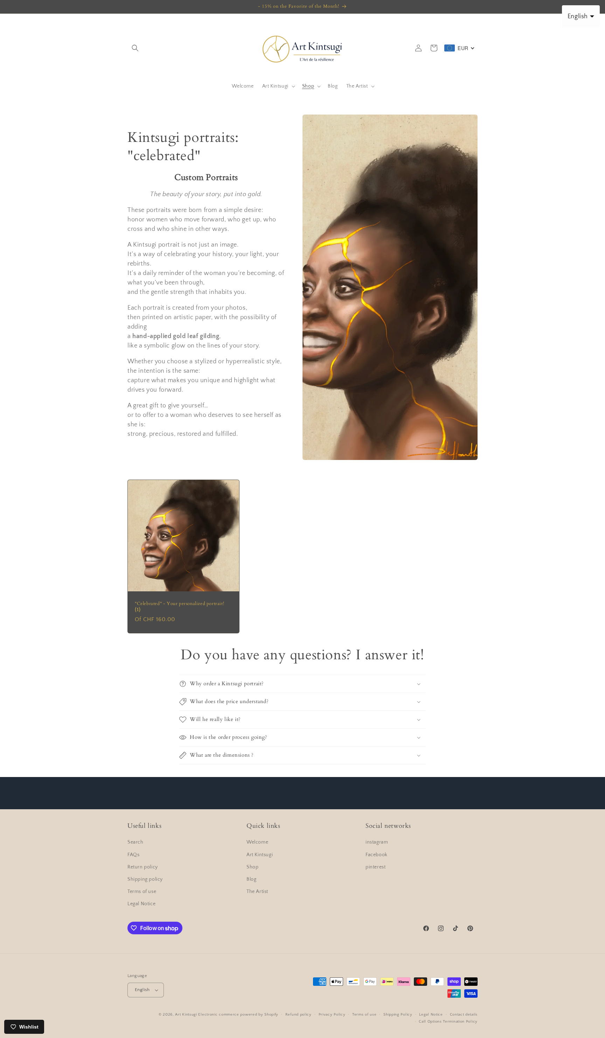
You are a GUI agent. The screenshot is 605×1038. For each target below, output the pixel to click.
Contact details (464, 1014)
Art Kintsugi (259, 855)
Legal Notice (141, 904)
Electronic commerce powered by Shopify (238, 1014)
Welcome (257, 842)
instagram (377, 842)
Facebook (377, 855)
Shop (252, 867)
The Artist (257, 891)
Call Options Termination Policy (448, 1021)
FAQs (133, 855)
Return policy (142, 867)
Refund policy (298, 1014)
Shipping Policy (397, 1014)
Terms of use (141, 891)
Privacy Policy (332, 1014)
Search (135, 842)
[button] (135, 48)
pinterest (375, 867)
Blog (251, 879)
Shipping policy (145, 879)
